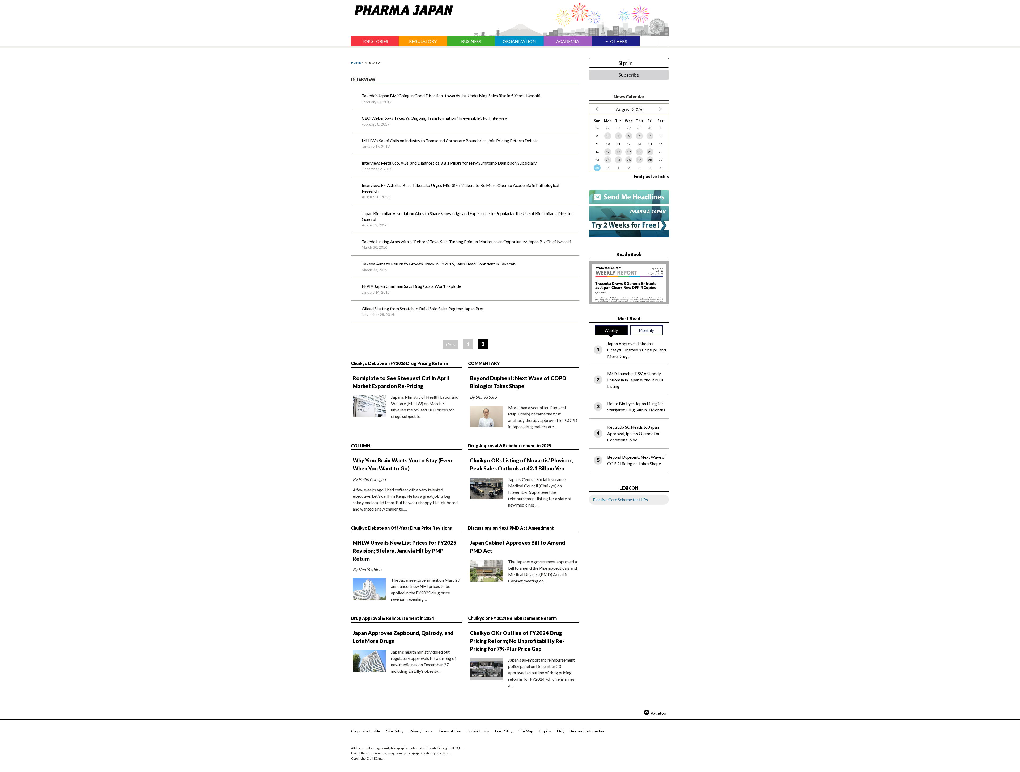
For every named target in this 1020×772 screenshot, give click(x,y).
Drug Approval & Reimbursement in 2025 (509, 445)
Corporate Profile (365, 731)
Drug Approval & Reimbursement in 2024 (392, 618)
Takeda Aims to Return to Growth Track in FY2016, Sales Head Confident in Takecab (439, 263)
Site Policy (394, 731)
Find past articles (651, 176)
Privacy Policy (421, 731)
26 (629, 160)
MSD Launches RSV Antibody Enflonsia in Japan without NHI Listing (635, 380)
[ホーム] (402, 9)
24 (608, 160)
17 (608, 152)
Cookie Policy (478, 731)
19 (629, 152)
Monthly (646, 330)
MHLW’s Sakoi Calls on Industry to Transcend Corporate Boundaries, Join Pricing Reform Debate (450, 140)
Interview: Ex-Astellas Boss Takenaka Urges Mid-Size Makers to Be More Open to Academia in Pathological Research (460, 188)
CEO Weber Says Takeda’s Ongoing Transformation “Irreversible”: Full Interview (435, 118)
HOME (356, 63)
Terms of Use (449, 731)
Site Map (525, 731)
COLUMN (360, 445)
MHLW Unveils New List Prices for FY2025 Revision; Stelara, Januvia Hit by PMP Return (405, 550)
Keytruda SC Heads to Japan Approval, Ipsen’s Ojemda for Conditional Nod (633, 433)
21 (650, 152)
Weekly (611, 330)
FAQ (560, 731)
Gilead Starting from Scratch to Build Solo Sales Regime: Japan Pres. (423, 308)
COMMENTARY (484, 363)
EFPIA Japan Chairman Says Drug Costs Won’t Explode (411, 286)
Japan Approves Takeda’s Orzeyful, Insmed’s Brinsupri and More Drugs (636, 350)
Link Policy (503, 731)
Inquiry (545, 731)
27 (639, 160)
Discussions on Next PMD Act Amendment (511, 527)
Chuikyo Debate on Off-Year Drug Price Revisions (401, 527)
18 (618, 152)
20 (639, 152)
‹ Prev (450, 344)
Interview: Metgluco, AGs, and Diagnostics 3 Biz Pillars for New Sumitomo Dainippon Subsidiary (449, 162)
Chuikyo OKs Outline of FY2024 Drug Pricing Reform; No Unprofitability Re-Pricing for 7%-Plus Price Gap (517, 641)
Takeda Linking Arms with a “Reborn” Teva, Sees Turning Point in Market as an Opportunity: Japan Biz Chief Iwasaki (466, 241)
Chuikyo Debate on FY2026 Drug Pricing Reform (399, 363)
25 (618, 160)
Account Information (588, 731)
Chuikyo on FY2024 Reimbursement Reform (512, 618)
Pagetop (658, 712)
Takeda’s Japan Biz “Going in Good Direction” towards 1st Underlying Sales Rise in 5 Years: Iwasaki (451, 95)
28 (650, 160)
